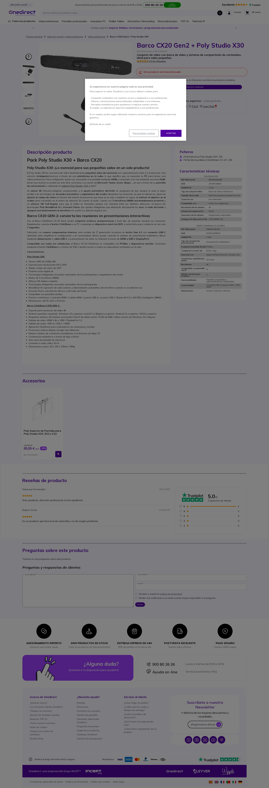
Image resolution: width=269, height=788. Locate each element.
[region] (135, 110)
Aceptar (171, 133)
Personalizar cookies (144, 133)
